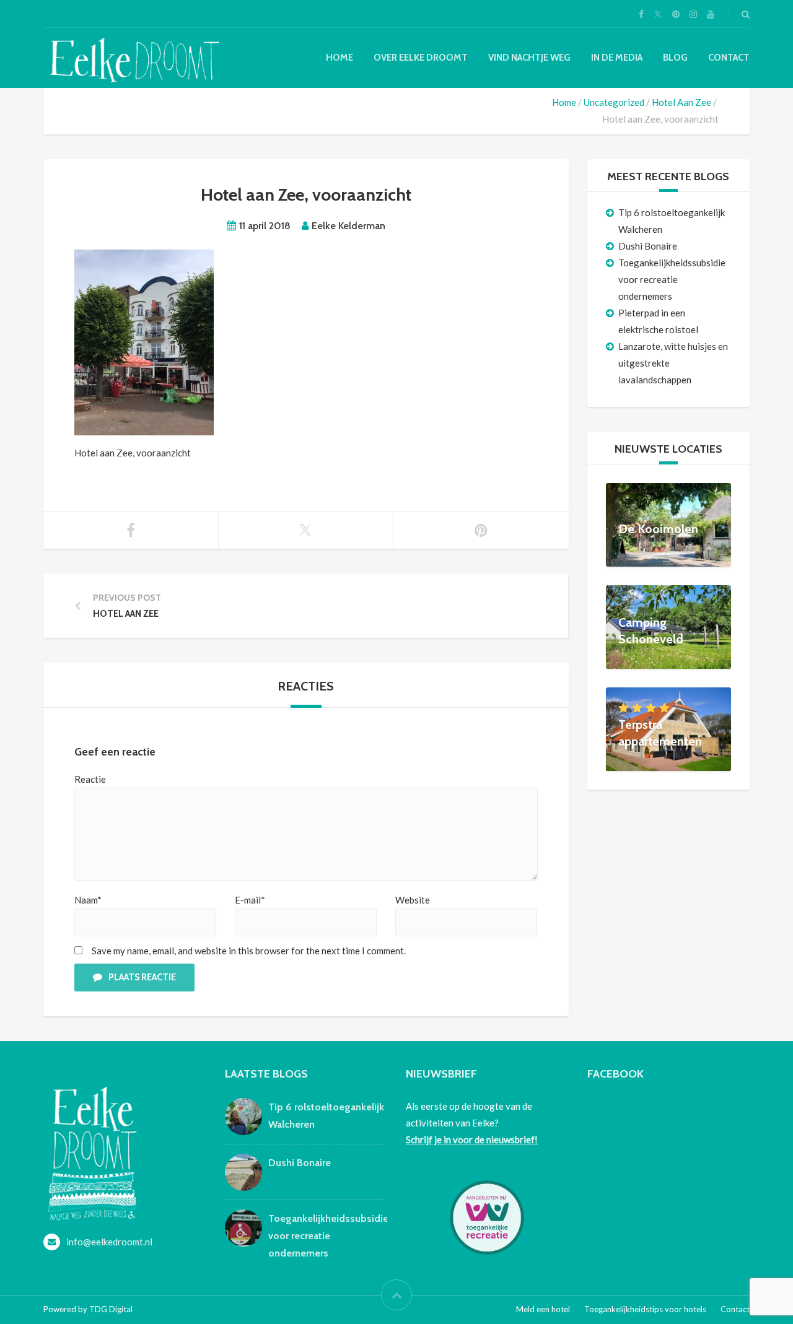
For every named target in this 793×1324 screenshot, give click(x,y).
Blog (675, 57)
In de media (616, 57)
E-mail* (250, 899)
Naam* (88, 899)
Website (412, 899)
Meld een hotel (543, 1309)
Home (339, 57)
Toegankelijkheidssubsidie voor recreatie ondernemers (671, 279)
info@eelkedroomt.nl (109, 1241)
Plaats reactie (142, 977)
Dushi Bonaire (647, 245)
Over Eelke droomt (421, 57)
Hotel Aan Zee (681, 102)
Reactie (90, 779)
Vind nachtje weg (529, 57)
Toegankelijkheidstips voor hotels (645, 1309)
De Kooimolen (658, 528)
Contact (729, 57)
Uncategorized (614, 102)
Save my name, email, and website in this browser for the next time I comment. (249, 950)
